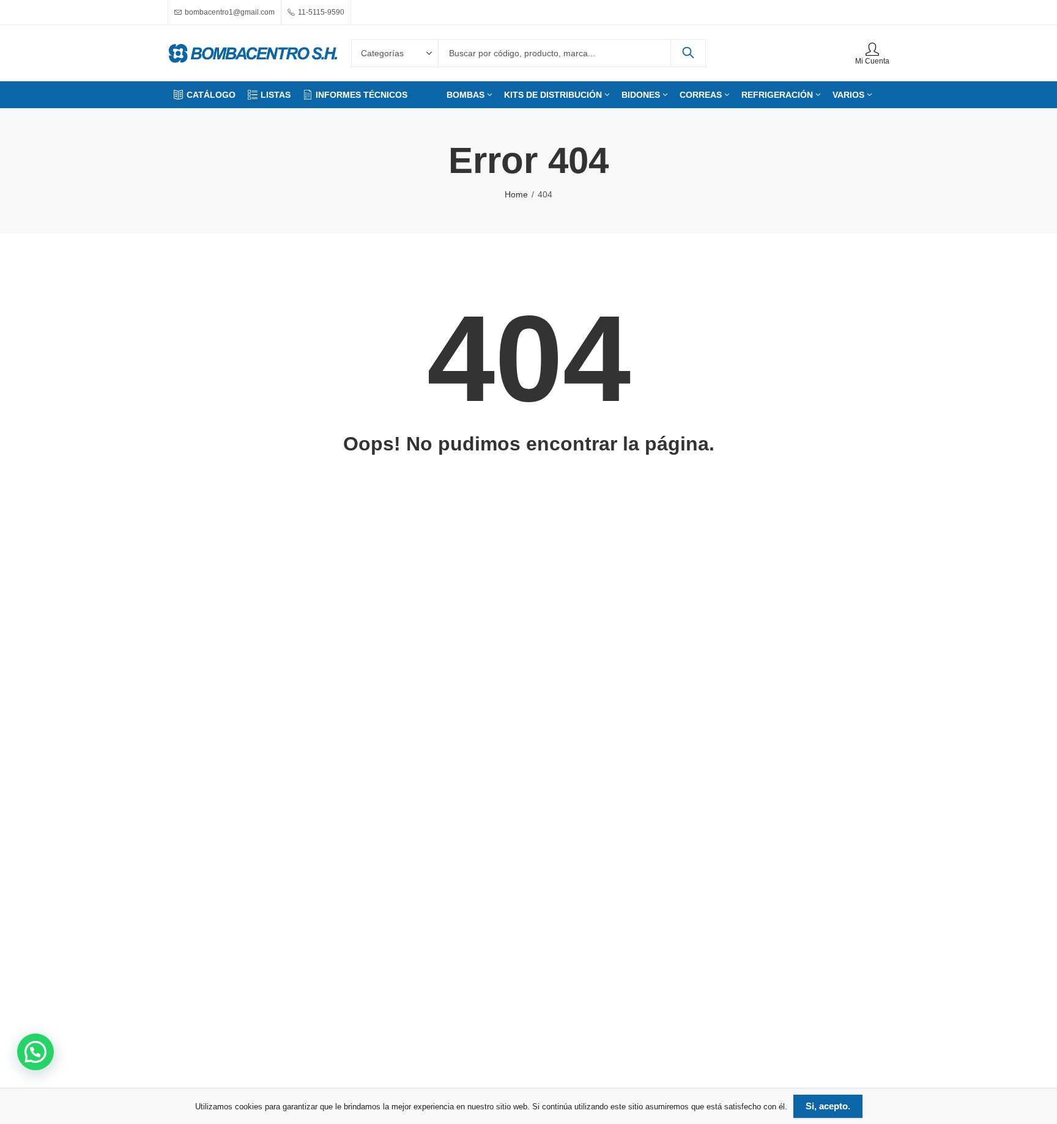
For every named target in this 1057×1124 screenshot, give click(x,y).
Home (516, 194)
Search (688, 53)
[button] (35, 1052)
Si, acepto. (828, 1106)
